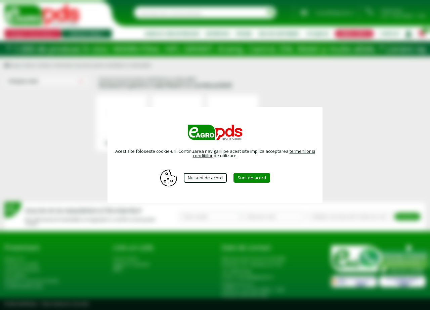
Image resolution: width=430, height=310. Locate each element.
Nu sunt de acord (205, 178)
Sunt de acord (252, 178)
